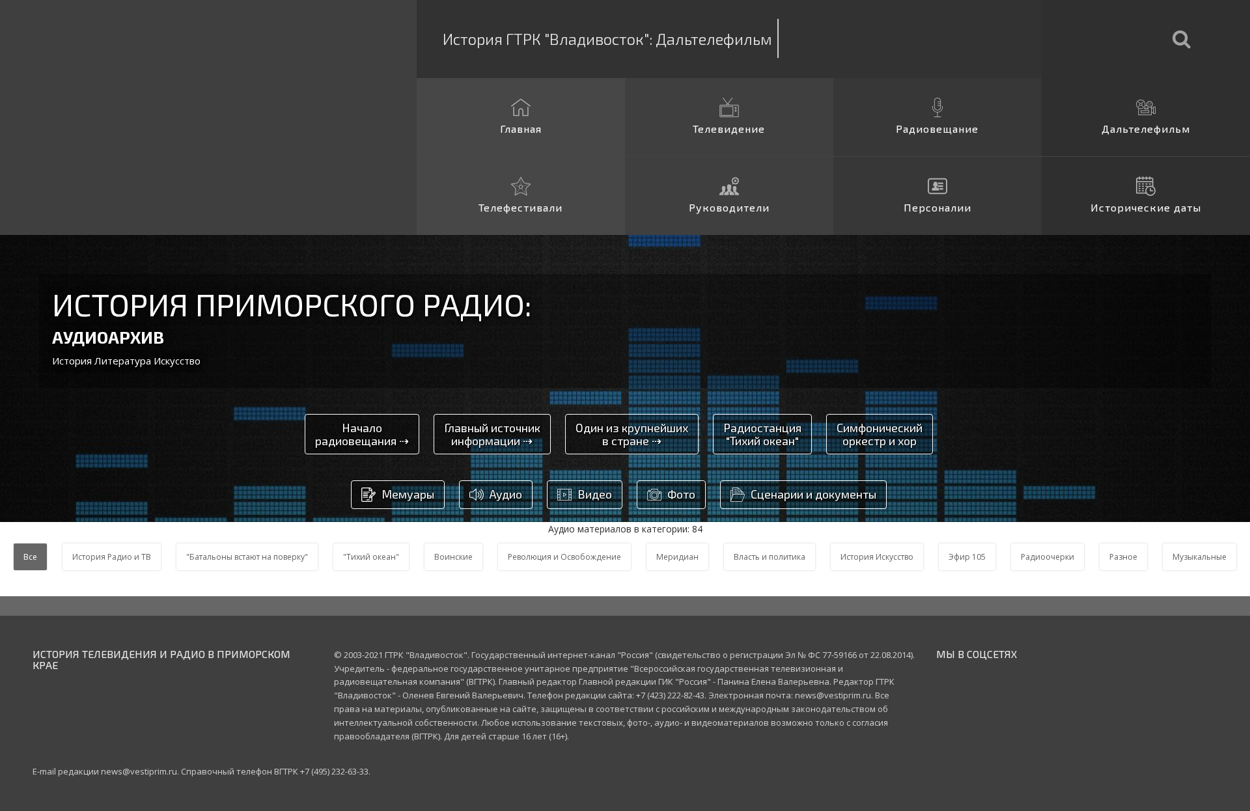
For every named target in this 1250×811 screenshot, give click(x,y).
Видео (593, 495)
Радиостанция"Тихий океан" (762, 434)
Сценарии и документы (812, 495)
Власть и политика (769, 556)
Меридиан (677, 556)
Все (30, 556)
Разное (1123, 556)
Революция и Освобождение (564, 556)
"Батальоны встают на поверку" (247, 556)
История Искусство (876, 556)
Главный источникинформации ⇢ (492, 434)
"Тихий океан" (371, 556)
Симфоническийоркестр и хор (880, 434)
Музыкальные (1200, 556)
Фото (680, 495)
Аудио (504, 495)
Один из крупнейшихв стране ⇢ (632, 434)
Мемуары (406, 495)
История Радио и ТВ (111, 556)
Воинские (453, 556)
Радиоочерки (1047, 556)
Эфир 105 (967, 556)
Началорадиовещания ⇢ (362, 434)
